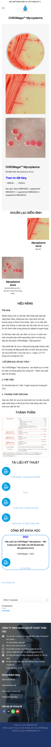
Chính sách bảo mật (9, 685)
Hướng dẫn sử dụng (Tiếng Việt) (25, 523)
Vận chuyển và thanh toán (11, 691)
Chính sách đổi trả (8, 680)
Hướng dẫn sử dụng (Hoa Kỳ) (25, 508)
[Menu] (3, 8)
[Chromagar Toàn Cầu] (25, 8)
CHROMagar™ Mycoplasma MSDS (25, 477)
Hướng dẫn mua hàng (9, 697)
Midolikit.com (35, 731)
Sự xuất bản (25, 568)
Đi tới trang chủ (8, 582)
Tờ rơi (25, 492)
